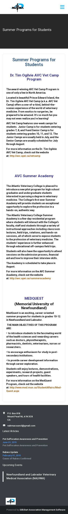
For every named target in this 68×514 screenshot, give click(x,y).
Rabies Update (10, 452)
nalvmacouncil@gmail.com (21, 425)
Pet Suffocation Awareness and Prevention (25, 439)
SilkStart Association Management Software (42, 509)
